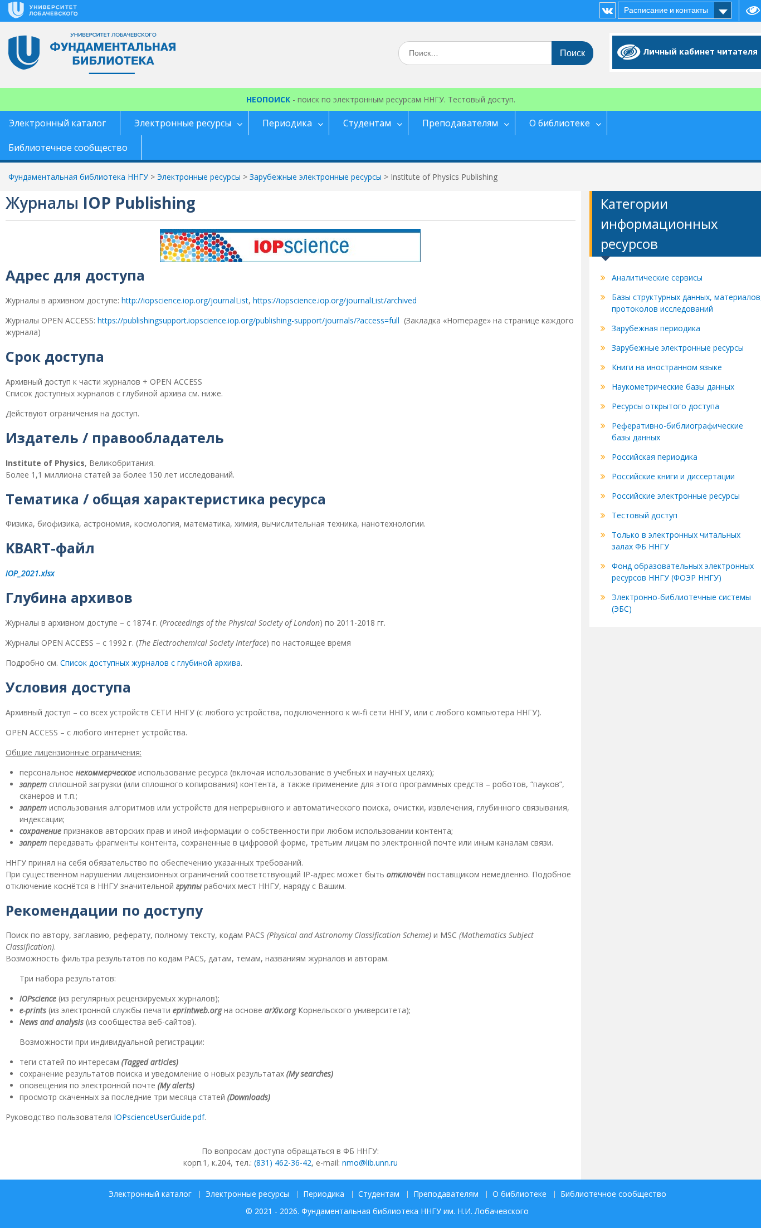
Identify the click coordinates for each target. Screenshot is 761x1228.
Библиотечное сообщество (613, 1194)
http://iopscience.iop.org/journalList (184, 300)
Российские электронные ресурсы (676, 495)
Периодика (287, 123)
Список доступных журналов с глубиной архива (150, 662)
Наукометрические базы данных (673, 386)
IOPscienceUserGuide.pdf (159, 1117)
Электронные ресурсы (182, 123)
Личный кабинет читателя (700, 51)
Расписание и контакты (666, 10)
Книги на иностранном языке (667, 367)
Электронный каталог (150, 1194)
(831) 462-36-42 (282, 1162)
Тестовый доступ (644, 515)
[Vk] (607, 10)
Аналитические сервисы (657, 277)
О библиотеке (559, 123)
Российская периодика (654, 456)
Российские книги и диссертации (673, 476)
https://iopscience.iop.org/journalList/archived (335, 300)
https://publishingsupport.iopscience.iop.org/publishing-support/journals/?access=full (248, 320)
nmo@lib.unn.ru (370, 1162)
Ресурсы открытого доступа (665, 406)
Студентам (367, 123)
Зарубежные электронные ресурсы (678, 347)
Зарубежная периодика (656, 328)
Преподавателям (460, 123)
